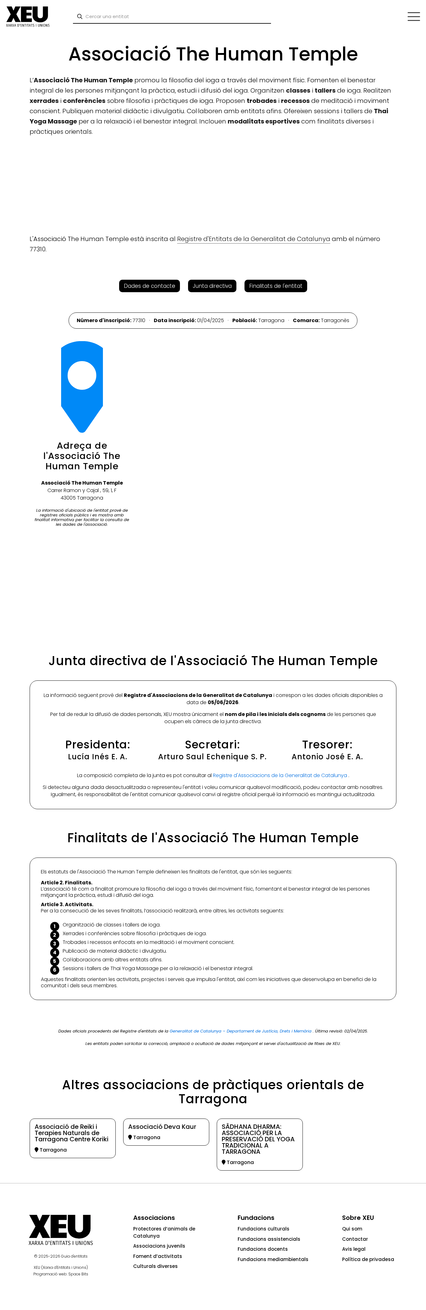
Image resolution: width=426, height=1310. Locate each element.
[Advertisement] (29, 127)
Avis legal (353, 1249)
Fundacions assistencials (269, 1239)
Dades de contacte (149, 286)
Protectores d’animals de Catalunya (164, 1232)
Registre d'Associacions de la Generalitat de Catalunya (280, 775)
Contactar (355, 1239)
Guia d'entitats (74, 1256)
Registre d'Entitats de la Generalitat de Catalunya (253, 238)
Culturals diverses (155, 1266)
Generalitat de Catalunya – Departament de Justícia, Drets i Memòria (241, 1031)
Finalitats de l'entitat (276, 286)
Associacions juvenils (159, 1246)
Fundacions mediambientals (273, 1259)
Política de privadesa (368, 1259)
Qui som (352, 1228)
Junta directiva (212, 286)
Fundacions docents (263, 1249)
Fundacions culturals (263, 1228)
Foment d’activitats (157, 1256)
